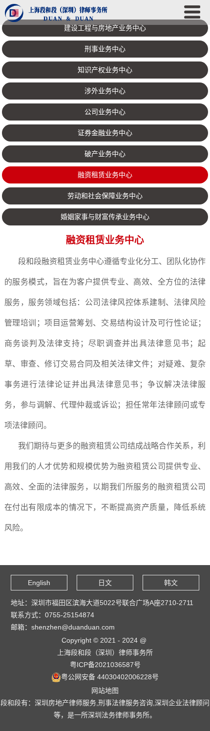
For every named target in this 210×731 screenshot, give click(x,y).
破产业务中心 (105, 154)
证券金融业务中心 (105, 133)
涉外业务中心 (105, 91)
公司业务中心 (105, 112)
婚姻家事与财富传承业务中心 (105, 217)
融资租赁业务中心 (105, 175)
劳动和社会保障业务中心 (105, 196)
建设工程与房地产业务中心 (105, 28)
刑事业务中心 (105, 49)
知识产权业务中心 (105, 70)
